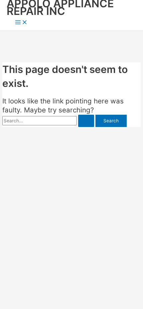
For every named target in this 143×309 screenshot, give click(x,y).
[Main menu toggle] (21, 23)
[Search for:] (48, 120)
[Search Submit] (86, 121)
